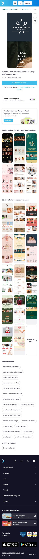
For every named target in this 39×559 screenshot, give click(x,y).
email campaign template (11, 431)
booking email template (11, 383)
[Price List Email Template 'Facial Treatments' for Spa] (19, 148)
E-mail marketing (9, 448)
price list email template (11, 399)
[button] (35, 15)
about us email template (11, 367)
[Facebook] (15, 461)
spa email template (27, 404)
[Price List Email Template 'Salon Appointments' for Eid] (31, 309)
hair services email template (12, 394)
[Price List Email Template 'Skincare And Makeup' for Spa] (7, 340)
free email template (28, 421)
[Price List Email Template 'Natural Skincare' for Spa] (7, 217)
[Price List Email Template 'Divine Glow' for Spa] (7, 178)
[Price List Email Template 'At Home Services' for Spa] (31, 279)
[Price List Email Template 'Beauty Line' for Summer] (31, 217)
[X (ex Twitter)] (28, 461)
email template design (10, 421)
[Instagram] (21, 461)
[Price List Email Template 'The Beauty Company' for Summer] (7, 148)
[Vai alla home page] (2, 3)
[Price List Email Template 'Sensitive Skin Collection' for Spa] (19, 340)
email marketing (21, 426)
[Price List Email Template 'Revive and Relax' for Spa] (31, 248)
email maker (28, 431)
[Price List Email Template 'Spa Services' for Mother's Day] (31, 178)
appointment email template (12, 372)
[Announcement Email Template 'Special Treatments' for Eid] (31, 148)
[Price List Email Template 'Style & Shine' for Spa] (19, 279)
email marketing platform (23, 437)
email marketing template (11, 415)
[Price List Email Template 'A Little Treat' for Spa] (19, 309)
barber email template (10, 377)
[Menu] (36, 3)
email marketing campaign (12, 410)
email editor (7, 437)
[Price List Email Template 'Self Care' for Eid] (7, 248)
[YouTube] (34, 461)
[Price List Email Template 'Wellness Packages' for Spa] (7, 309)
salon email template (10, 404)
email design (7, 426)
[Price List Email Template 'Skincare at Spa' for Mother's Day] (19, 178)
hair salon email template (11, 388)
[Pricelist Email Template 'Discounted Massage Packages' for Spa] (19, 217)
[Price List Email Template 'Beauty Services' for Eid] (19, 248)
